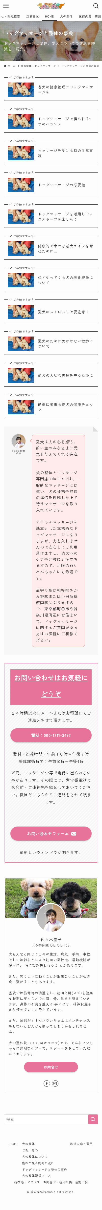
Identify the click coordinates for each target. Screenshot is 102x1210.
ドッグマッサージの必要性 (61, 184)
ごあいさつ (30, 1150)
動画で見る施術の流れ (38, 1163)
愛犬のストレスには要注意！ (63, 311)
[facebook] (47, 1083)
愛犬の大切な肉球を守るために (65, 375)
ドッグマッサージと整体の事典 (44, 1169)
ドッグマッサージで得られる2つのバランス (64, 121)
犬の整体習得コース (36, 1175)
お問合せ (51, 1066)
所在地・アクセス (27, 1182)
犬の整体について (35, 1156)
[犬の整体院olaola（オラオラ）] (50, 6)
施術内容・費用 (81, 1144)
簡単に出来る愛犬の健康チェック (65, 407)
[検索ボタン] (96, 6)
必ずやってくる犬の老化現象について (65, 280)
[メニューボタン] (6, 6)
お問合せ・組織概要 (57, 1182)
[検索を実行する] (93, 1119)
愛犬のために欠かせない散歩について (65, 344)
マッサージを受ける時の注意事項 (65, 153)
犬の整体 (28, 1144)
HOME (14, 1144)
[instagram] (55, 1083)
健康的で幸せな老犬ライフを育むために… (65, 248)
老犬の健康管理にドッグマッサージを (65, 90)
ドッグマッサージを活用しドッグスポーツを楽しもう (65, 217)
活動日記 (81, 1182)
